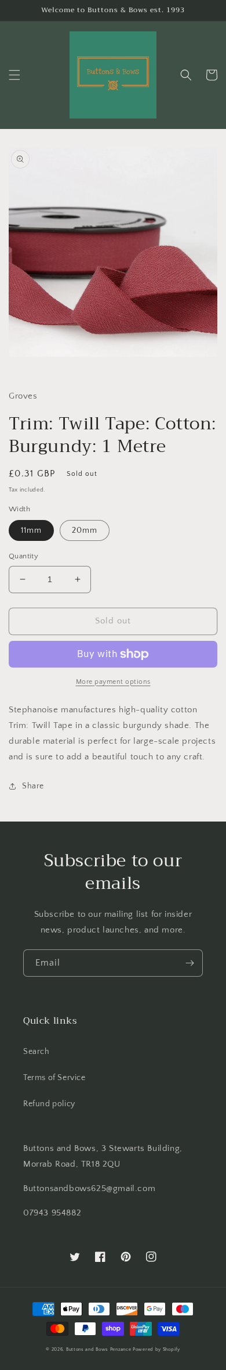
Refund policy (49, 1104)
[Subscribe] (189, 963)
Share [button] (33, 786)
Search (36, 1051)
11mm (31, 530)
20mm (84, 530)
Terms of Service (54, 1077)
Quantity (23, 556)
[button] (14, 75)
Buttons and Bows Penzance (99, 1349)
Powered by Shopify (156, 1349)
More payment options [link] (113, 682)
